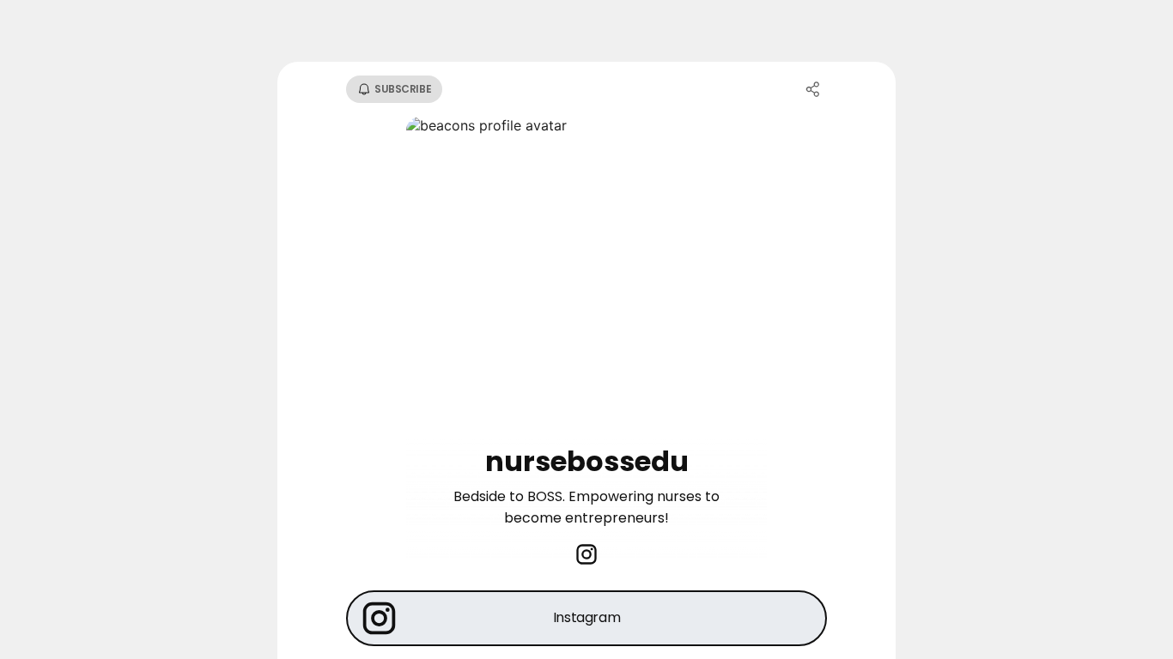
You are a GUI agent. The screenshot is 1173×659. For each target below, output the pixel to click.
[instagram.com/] (586, 556)
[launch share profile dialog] (813, 89)
